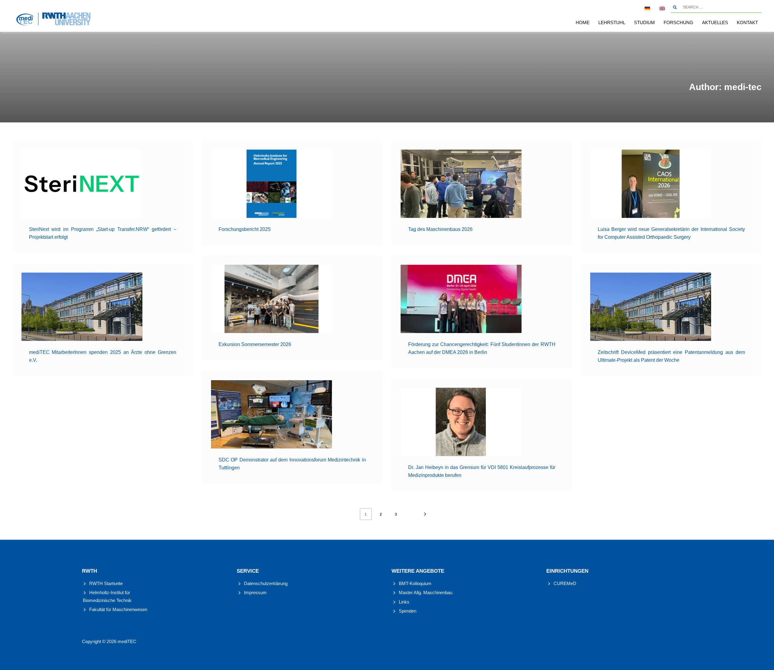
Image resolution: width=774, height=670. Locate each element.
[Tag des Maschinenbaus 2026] (461, 183)
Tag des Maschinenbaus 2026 (440, 229)
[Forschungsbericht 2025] (271, 183)
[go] (675, 7)
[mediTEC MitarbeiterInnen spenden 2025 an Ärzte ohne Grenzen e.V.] (82, 306)
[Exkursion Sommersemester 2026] (271, 299)
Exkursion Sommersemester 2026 (255, 344)
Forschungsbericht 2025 (245, 229)
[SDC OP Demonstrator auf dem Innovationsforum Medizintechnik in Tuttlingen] (271, 414)
